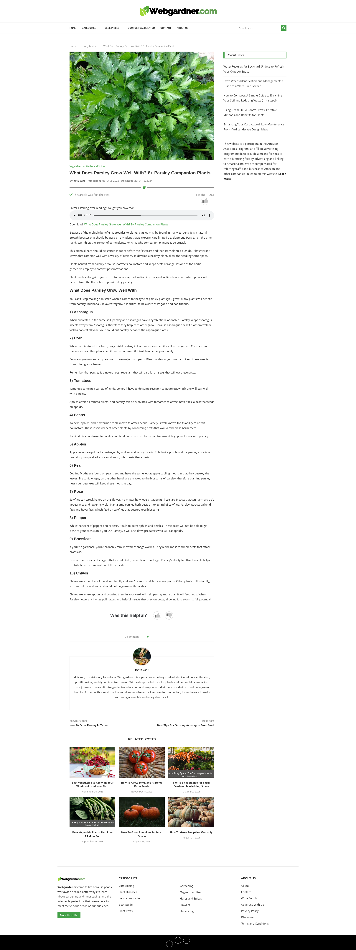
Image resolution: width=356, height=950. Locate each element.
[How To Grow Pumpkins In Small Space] (142, 812)
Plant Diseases (128, 892)
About (245, 885)
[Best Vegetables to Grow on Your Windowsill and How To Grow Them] (92, 762)
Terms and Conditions (255, 923)
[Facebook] (169, 943)
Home (73, 28)
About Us (182, 28)
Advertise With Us (252, 904)
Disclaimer (248, 917)
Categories (89, 28)
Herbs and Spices (191, 898)
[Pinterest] (186, 943)
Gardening (186, 886)
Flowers (185, 904)
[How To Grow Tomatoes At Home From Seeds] (142, 762)
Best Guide (126, 904)
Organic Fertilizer (191, 892)
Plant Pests (126, 911)
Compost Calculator (141, 28)
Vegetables (112, 28)
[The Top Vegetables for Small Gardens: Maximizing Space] (191, 762)
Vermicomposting (130, 898)
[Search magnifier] (283, 28)
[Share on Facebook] (153, 636)
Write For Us (249, 898)
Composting (126, 885)
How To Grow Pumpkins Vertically (191, 832)
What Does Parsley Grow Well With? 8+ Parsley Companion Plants (126, 224)
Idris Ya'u (79, 180)
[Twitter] (178, 943)
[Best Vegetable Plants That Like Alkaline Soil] (92, 812)
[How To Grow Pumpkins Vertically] (191, 812)
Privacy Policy (250, 911)
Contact (165, 28)
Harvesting (187, 911)
